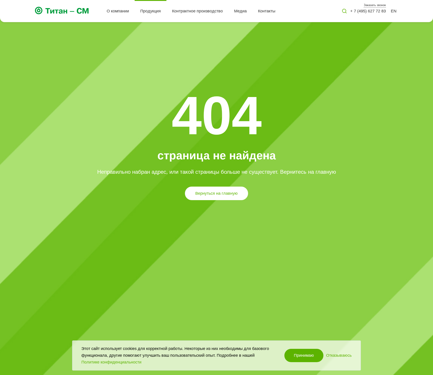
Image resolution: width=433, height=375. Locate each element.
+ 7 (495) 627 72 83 (368, 11)
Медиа (240, 11)
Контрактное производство (197, 11)
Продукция (150, 11)
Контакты (266, 11)
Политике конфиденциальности (111, 362)
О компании (118, 11)
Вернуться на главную (216, 193)
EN (393, 11)
